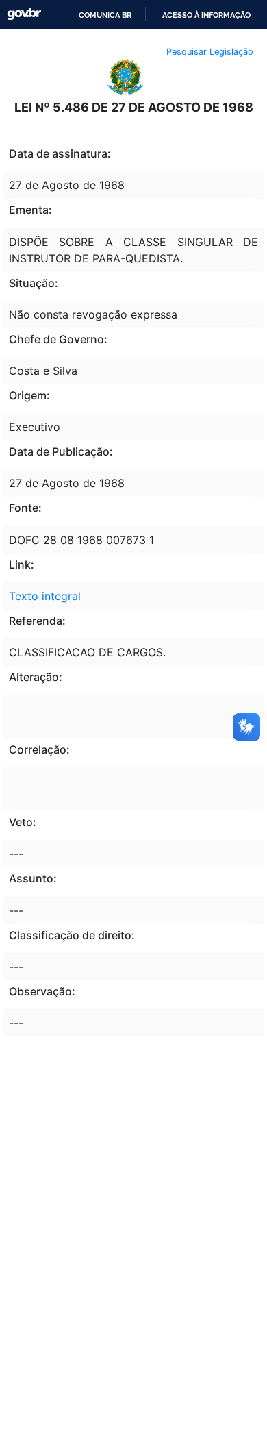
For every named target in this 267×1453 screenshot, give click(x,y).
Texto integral (45, 596)
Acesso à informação (206, 15)
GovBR (24, 14)
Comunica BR (105, 15)
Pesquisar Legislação (209, 52)
